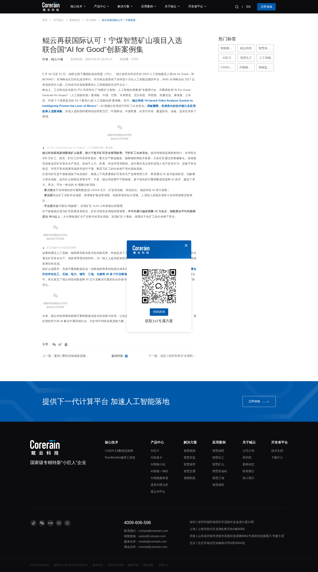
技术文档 (277, 450)
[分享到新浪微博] (60, 344)
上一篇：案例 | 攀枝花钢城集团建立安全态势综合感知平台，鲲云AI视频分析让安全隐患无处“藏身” (66, 355)
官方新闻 (91, 20)
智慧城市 (189, 464)
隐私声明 (133, 565)
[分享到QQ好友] (66, 344)
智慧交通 (189, 471)
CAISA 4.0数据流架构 (119, 450)
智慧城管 (218, 484)
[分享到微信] (54, 344)
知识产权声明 (115, 565)
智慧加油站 (219, 471)
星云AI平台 (158, 491)
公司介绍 (248, 450)
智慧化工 (218, 457)
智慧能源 (189, 450)
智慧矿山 (218, 464)
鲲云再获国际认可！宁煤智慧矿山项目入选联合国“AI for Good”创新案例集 (121, 20)
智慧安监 (189, 457)
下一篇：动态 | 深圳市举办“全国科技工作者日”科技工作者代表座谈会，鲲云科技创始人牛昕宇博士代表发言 (173, 355)
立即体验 (266, 6)
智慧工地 (218, 478)
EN (248, 6)
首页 (44, 20)
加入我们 (248, 478)
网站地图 (148, 565)
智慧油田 (218, 450)
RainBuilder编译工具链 (120, 457)
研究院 (247, 457)
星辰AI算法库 (159, 484)
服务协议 (98, 565)
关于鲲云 (58, 20)
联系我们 (248, 471)
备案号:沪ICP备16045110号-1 (71, 565)
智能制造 (189, 478)
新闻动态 (75, 20)
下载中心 (277, 457)
